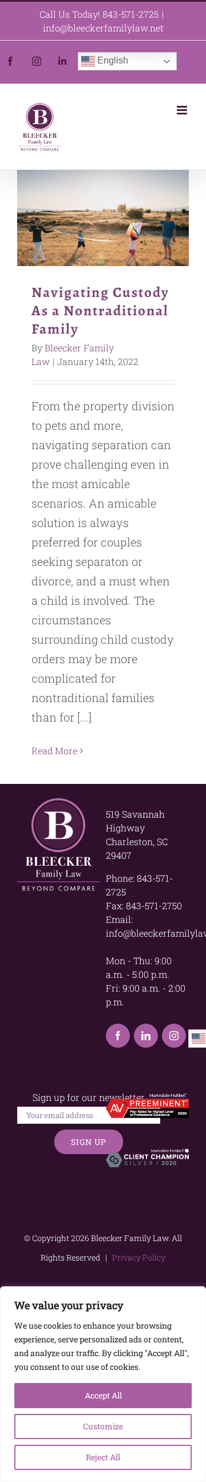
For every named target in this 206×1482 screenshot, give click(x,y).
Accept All (103, 1395)
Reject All (103, 1457)
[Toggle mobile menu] (183, 110)
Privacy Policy (137, 1257)
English (111, 60)
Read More (54, 750)
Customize (103, 1426)
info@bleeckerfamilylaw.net (103, 28)
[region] (103, 1384)
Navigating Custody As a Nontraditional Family (103, 218)
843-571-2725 (130, 14)
